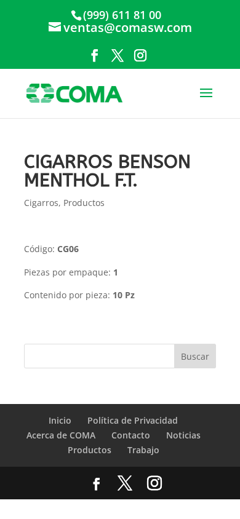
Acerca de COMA (60, 435)
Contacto (130, 435)
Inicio (60, 420)
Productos (84, 202)
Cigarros (41, 202)
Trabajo (143, 450)
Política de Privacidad (132, 420)
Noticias (183, 435)
